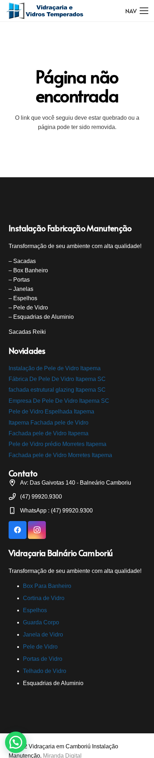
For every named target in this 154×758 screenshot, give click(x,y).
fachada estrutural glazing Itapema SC (57, 390)
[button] (16, 742)
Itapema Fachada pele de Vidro (48, 423)
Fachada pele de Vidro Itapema (48, 433)
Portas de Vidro (42, 659)
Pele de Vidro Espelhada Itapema (51, 411)
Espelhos (35, 610)
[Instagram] (37, 530)
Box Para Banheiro (47, 586)
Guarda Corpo (41, 622)
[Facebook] (18, 530)
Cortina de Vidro (43, 598)
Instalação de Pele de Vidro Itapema (55, 368)
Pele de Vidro (40, 647)
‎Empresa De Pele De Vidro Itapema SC (59, 401)
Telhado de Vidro (44, 671)
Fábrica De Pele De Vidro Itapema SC (57, 379)
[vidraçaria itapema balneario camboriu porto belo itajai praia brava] (45, 11)
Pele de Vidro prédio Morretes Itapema (57, 444)
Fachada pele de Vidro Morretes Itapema (60, 455)
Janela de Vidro (43, 634)
